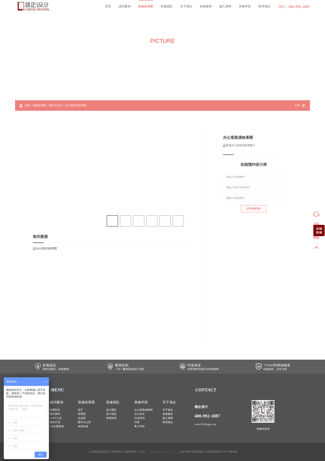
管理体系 (111, 418)
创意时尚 (55, 409)
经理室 (82, 414)
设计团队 (111, 409)
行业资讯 (139, 418)
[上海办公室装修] (33, 6)
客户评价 (139, 426)
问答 (137, 422)
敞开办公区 (55, 105)
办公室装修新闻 (143, 409)
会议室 (82, 418)
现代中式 (55, 422)
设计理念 (111, 414)
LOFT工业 (56, 418)
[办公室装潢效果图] (45, 248)
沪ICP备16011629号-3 (162, 451)
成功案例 (124, 6)
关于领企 (186, 6)
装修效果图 (145, 6)
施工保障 (225, 6)
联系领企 (264, 6)
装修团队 (167, 6)
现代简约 (55, 414)
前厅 (80, 409)
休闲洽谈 (83, 426)
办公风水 (139, 414)
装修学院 (245, 6)
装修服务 (206, 6)
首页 (108, 6)
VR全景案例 (57, 426)
